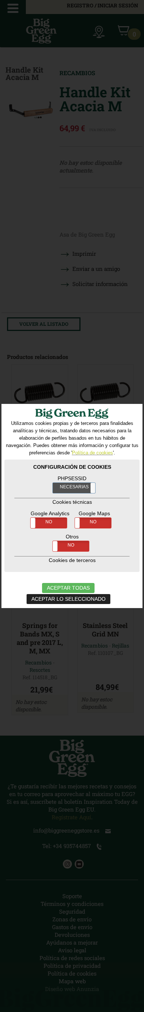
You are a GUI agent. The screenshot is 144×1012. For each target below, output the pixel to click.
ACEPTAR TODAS (68, 588)
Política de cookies (92, 453)
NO (48, 521)
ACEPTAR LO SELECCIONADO (68, 599)
